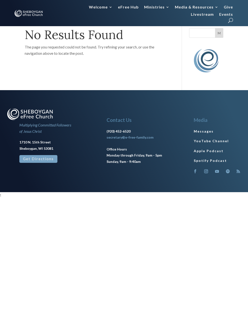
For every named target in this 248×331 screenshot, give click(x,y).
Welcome (98, 7)
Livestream (202, 14)
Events (226, 14)
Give (228, 7)
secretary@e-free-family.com (130, 137)
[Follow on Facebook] (195, 171)
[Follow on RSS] (238, 171)
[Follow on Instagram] (206, 171)
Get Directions (38, 159)
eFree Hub (128, 7)
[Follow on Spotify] (228, 171)
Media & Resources (194, 7)
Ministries (154, 7)
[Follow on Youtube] (217, 171)
